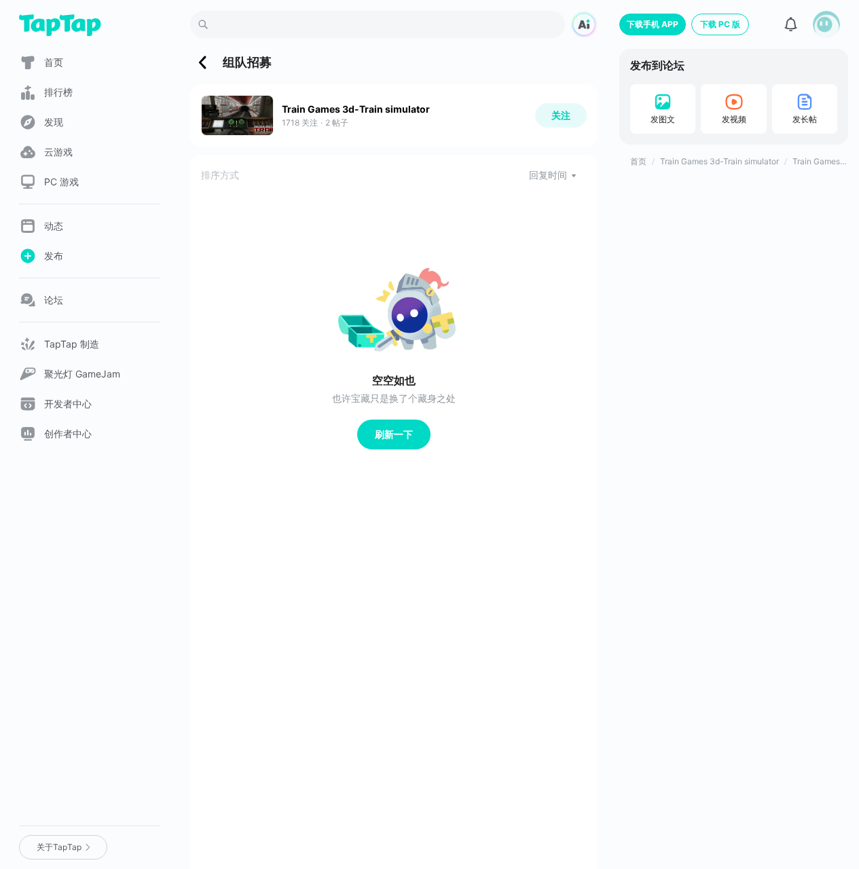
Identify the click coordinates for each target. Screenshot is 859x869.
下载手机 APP (652, 24)
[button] (826, 24)
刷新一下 (394, 434)
